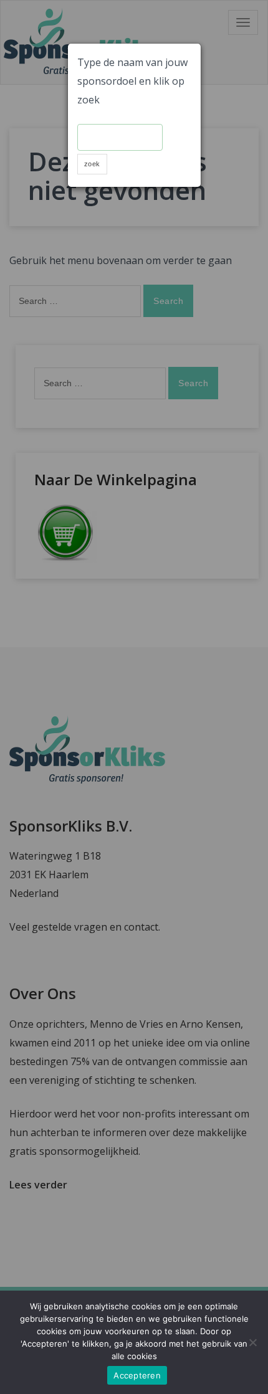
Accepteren (137, 1375)
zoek (92, 164)
